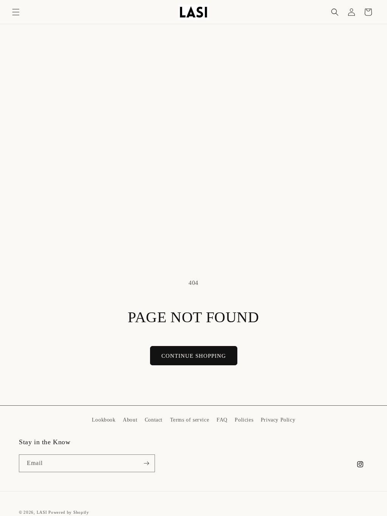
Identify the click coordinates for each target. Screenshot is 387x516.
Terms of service (189, 420)
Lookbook (104, 420)
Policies (244, 420)
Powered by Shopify (68, 512)
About (130, 420)
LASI (42, 512)
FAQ (222, 420)
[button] (16, 12)
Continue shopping (193, 356)
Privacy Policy (278, 420)
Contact (154, 420)
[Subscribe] (146, 463)
